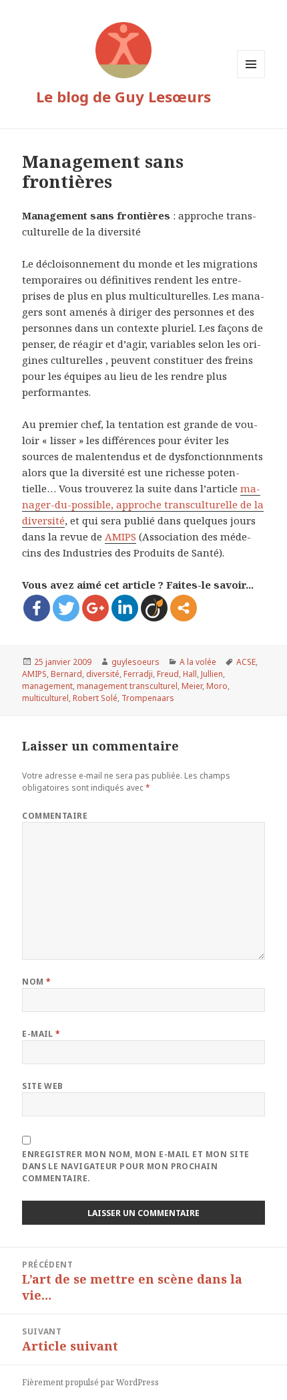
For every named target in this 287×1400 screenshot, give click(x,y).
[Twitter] (66, 608)
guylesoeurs (135, 662)
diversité (102, 674)
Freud (168, 674)
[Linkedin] (124, 608)
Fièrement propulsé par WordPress (90, 1382)
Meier (192, 686)
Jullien (212, 674)
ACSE (246, 662)
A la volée (198, 662)
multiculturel (45, 698)
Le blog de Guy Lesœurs (123, 96)
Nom (36, 981)
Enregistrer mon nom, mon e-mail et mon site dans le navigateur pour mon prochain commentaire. (136, 1166)
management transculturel (127, 686)
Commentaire (54, 815)
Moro (217, 686)
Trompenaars (147, 698)
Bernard (66, 674)
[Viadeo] (154, 608)
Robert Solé (95, 698)
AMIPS (120, 536)
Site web (42, 1086)
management (47, 686)
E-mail (41, 1033)
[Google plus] (95, 608)
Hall (190, 674)
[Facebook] (36, 608)
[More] (183, 608)
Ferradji (138, 674)
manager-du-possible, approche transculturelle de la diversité (143, 504)
